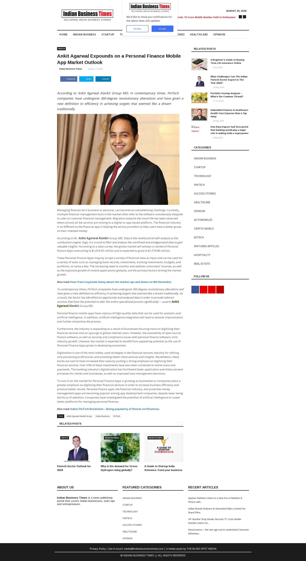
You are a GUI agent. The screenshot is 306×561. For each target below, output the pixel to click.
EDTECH (197, 237)
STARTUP (108, 34)
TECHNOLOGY (201, 176)
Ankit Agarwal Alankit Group (79, 416)
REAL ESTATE (200, 264)
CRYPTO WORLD (202, 228)
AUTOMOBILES (201, 220)
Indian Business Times (70, 68)
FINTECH (61, 49)
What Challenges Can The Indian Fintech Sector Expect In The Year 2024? (229, 79)
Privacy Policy (98, 548)
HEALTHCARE (199, 34)
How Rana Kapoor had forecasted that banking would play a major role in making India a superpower (230, 130)
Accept (162, 28)
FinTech (116, 416)
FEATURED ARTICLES (205, 246)
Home (63, 34)
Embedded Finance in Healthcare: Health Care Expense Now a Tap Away (229, 113)
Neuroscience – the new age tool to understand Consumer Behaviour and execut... (192, 17)
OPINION (219, 34)
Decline (137, 28)
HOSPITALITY (200, 255)
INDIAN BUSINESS (84, 34)
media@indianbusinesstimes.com (143, 548)
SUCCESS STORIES (203, 193)
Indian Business (103, 416)
